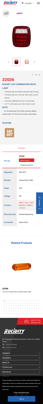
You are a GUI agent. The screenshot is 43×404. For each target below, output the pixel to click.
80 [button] (39, 311)
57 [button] (23, 308)
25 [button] (23, 303)
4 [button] (11, 300)
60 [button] (30, 308)
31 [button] (37, 303)
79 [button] (37, 311)
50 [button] (7, 308)
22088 (5, 288)
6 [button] (15, 300)
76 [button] (30, 311)
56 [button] (21, 308)
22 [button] (16, 303)
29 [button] (32, 303)
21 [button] (14, 303)
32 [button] (39, 303)
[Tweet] (35, 74)
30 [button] (34, 303)
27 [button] (27, 303)
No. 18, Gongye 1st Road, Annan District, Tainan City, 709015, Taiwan (21, 340)
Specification (21, 148)
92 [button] (30, 313)
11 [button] (27, 300)
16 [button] (39, 300)
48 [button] (39, 305)
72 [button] (21, 311)
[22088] (21, 267)
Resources (6, 372)
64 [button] (39, 308)
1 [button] (4, 300)
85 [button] (14, 313)
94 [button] (34, 313)
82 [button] (7, 313)
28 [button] (30, 303)
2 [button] (6, 300)
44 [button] (30, 305)
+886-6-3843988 (9, 344)
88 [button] (21, 313)
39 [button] (18, 305)
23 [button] (18, 303)
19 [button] (9, 303)
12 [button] (30, 300)
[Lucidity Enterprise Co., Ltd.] (14, 335)
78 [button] (34, 311)
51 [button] (9, 308)
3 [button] (8, 300)
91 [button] (27, 313)
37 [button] (14, 305)
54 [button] (16, 308)
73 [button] (23, 311)
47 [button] (37, 305)
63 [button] (37, 308)
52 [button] (11, 308)
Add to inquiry (25, 160)
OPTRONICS (15, 114)
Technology (7, 367)
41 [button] (23, 305)
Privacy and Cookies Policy (21, 392)
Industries (6, 358)
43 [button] (27, 305)
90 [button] (25, 313)
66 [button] (7, 311)
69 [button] (14, 311)
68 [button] (11, 311)
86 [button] (16, 313)
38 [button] (16, 305)
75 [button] (27, 311)
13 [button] (32, 300)
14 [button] (34, 300)
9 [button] (22, 300)
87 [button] (18, 313)
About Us (5, 362)
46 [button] (34, 305)
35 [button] (9, 305)
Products (6, 353)
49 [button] (5, 308)
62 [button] (34, 308)
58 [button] (25, 308)
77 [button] (32, 311)
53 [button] (14, 308)
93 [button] (32, 313)
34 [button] (7, 305)
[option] (21, 37)
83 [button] (9, 313)
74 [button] (25, 311)
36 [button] (11, 305)
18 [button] (7, 303)
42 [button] (25, 305)
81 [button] (5, 313)
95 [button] (37, 313)
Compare (39, 205)
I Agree (21, 399)
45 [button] (32, 305)
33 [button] (5, 305)
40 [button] (21, 305)
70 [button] (16, 311)
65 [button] (5, 311)
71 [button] (18, 311)
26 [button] (25, 303)
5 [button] (13, 300)
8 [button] (20, 300)
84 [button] (11, 313)
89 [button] (23, 313)
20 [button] (11, 303)
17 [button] (5, 303)
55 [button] (18, 308)
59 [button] (27, 308)
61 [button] (32, 308)
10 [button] (25, 300)
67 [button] (9, 311)
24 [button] (21, 303)
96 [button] (39, 313)
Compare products (26, 165)
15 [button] (37, 300)
